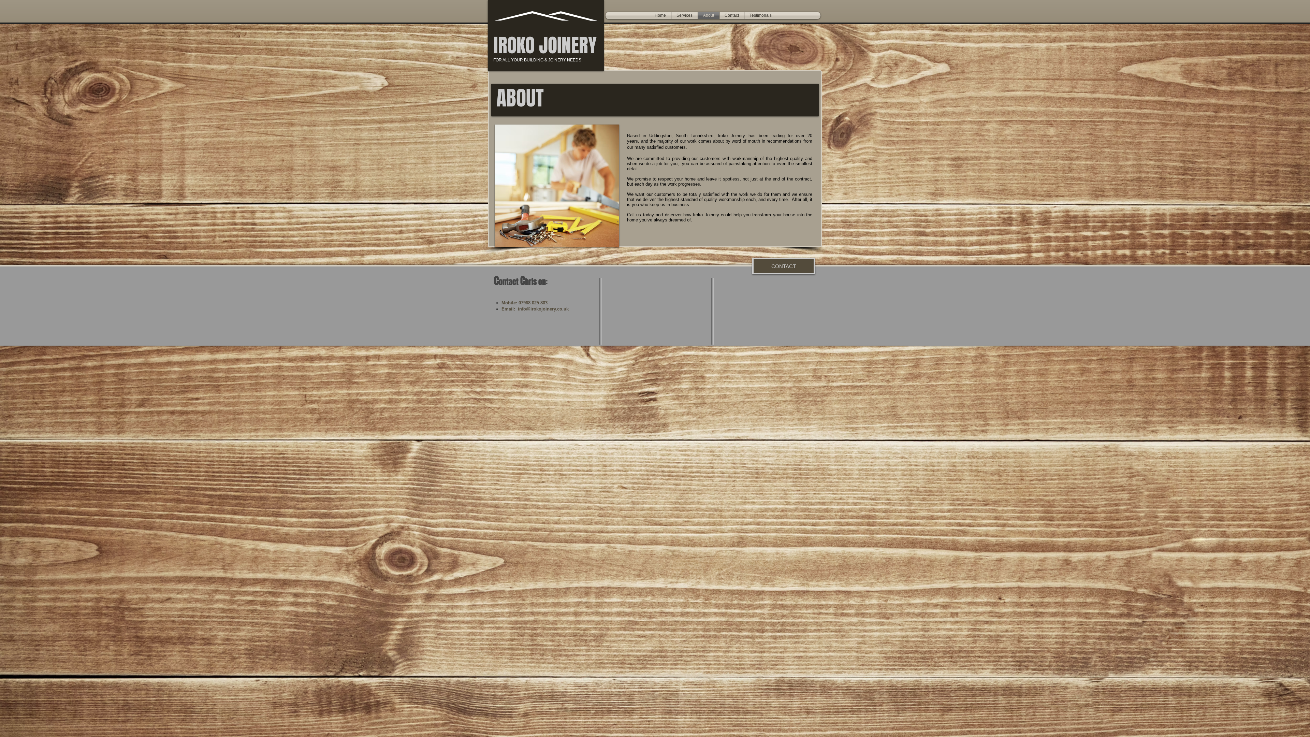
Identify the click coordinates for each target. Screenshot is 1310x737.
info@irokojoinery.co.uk (543, 309)
